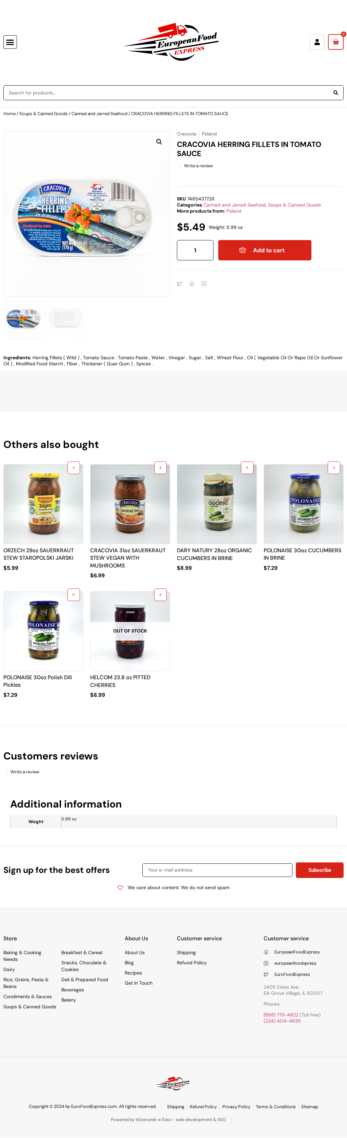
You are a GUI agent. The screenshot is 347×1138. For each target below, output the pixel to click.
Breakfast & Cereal (81, 952)
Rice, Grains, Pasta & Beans (25, 982)
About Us (135, 952)
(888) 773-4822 (281, 1015)
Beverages (72, 990)
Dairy (9, 969)
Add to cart (269, 250)
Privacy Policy (236, 1107)
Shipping (186, 952)
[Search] (335, 93)
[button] (10, 42)
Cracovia (186, 134)
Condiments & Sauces (27, 996)
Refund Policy (192, 963)
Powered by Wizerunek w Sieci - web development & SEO (168, 1119)
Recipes (133, 973)
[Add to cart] (73, 467)
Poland (233, 211)
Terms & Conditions (276, 1107)
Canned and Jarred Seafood (99, 113)
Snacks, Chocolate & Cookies (83, 966)
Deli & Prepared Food (84, 979)
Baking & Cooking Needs (22, 955)
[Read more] (160, 594)
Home (9, 113)
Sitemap (309, 1107)
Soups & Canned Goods (43, 113)
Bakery (68, 1000)
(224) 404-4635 (282, 1021)
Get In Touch (138, 983)
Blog (129, 963)
